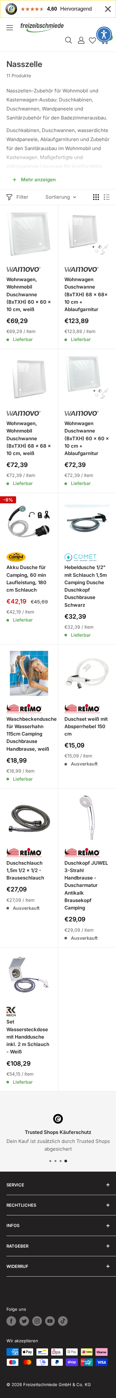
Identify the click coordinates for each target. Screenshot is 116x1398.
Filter (22, 197)
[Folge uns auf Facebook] (11, 1321)
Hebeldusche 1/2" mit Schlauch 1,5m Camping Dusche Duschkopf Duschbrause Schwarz (85, 586)
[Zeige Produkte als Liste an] (107, 197)
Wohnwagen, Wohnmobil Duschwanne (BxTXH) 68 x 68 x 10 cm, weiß (28, 438)
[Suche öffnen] (68, 40)
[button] (104, 34)
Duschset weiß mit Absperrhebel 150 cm (86, 726)
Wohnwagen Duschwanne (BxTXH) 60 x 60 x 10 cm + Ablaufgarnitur (86, 438)
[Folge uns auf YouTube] (50, 1321)
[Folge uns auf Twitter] (24, 1321)
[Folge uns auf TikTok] (63, 1321)
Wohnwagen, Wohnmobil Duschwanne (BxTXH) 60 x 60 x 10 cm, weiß (28, 294)
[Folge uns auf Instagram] (37, 1321)
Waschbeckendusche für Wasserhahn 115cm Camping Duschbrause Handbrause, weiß (29, 734)
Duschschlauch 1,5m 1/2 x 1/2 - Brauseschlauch (25, 870)
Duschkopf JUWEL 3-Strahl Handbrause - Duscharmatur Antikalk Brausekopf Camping (86, 885)
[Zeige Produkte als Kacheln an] (96, 197)
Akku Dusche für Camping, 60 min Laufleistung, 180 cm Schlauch (26, 578)
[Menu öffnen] (9, 27)
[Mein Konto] (81, 40)
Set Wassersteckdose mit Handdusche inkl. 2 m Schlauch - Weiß (27, 1037)
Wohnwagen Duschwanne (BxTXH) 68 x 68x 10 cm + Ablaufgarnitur (86, 294)
